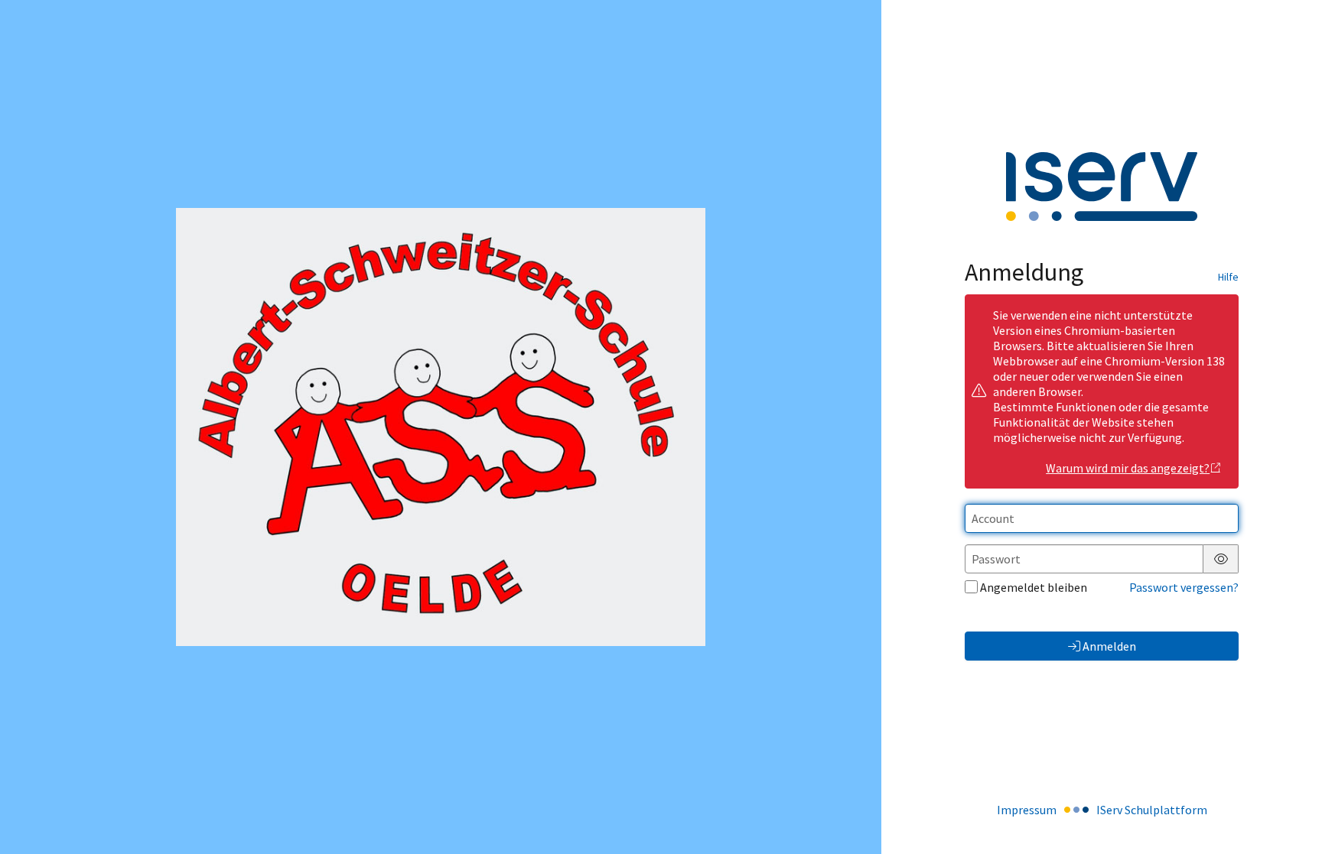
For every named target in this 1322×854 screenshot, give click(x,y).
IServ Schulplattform (1151, 809)
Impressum (1027, 809)
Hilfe (1228, 277)
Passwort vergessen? (1184, 587)
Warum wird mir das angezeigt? (1128, 468)
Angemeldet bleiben (1033, 587)
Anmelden (1109, 646)
